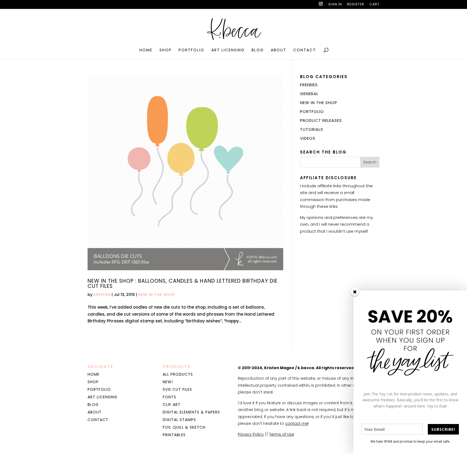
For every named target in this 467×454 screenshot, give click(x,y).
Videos (307, 138)
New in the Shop (156, 294)
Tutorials (311, 129)
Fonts (169, 397)
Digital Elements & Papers (191, 412)
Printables (174, 435)
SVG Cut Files (177, 389)
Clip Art (172, 404)
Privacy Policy (251, 434)
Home (145, 50)
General (309, 93)
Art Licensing (228, 50)
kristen (102, 294)
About (278, 50)
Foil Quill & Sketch (184, 427)
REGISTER (355, 4)
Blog (258, 50)
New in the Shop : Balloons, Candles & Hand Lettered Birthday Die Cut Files (183, 283)
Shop (165, 50)
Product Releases (321, 120)
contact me (296, 423)
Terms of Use (281, 434)
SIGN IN (335, 4)
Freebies (309, 85)
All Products (178, 374)
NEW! (168, 382)
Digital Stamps (179, 419)
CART (374, 4)
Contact (304, 50)
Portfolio (191, 50)
